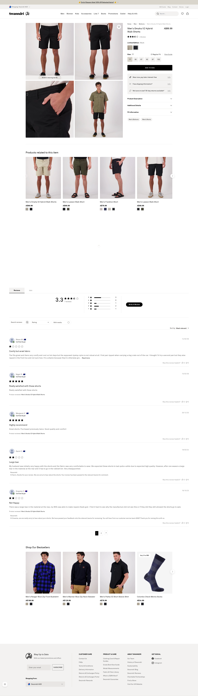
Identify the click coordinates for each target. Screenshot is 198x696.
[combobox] (40, 322)
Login (187, 7)
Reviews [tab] (17, 290)
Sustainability (132, 666)
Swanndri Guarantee (110, 679)
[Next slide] (172, 176)
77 (130, 59)
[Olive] (68, 209)
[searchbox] (17, 322)
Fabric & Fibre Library (111, 672)
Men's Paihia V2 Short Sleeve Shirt (114, 597)
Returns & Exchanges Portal (89, 677)
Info (169, 77)
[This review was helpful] (182, 363)
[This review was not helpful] (186, 363)
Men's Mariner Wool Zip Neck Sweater (79, 597)
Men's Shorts (146, 119)
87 (141, 59)
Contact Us (83, 659)
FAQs (81, 662)
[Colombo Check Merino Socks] (154, 573)
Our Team (130, 659)
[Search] (158, 14)
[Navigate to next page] (106, 532)
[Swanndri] (19, 14)
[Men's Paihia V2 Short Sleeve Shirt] (117, 573)
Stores (181, 7)
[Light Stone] (129, 47)
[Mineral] (101, 209)
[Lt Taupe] (109, 209)
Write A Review (134, 304)
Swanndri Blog (132, 669)
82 (136, 59)
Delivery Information (86, 669)
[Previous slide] (26, 176)
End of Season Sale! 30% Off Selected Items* (97, 2)
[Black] (135, 47)
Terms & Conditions (86, 666)
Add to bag (150, 68)
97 (153, 59)
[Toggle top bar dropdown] (118, 2)
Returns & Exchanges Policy (89, 673)
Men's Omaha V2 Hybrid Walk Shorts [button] (33, 394)
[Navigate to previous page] (91, 532)
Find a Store (131, 680)
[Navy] (105, 209)
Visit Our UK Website (134, 684)
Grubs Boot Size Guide (111, 665)
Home (129, 24)
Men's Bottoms (134, 119)
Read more (86, 358)
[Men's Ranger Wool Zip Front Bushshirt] (43, 573)
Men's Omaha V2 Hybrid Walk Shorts (41, 202)
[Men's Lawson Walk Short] (80, 178)
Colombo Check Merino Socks (149, 597)
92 (147, 59)
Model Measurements (111, 668)
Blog (169, 7)
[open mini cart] (187, 13)
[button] (102, 297)
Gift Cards (162, 7)
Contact (174, 7)
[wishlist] (119, 27)
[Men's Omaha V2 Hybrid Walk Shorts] (43, 178)
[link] (136, 36)
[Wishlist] (182, 13)
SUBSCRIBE (57, 667)
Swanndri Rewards (86, 680)
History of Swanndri (134, 662)
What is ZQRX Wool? (110, 676)
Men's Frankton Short (109, 202)
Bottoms (142, 24)
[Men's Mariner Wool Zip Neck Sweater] (80, 573)
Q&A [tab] (30, 290)
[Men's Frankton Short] (117, 178)
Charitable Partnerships (136, 677)
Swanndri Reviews (134, 673)
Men (135, 24)
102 (158, 59)
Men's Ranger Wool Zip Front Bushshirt (42, 597)
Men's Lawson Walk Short (73, 202)
